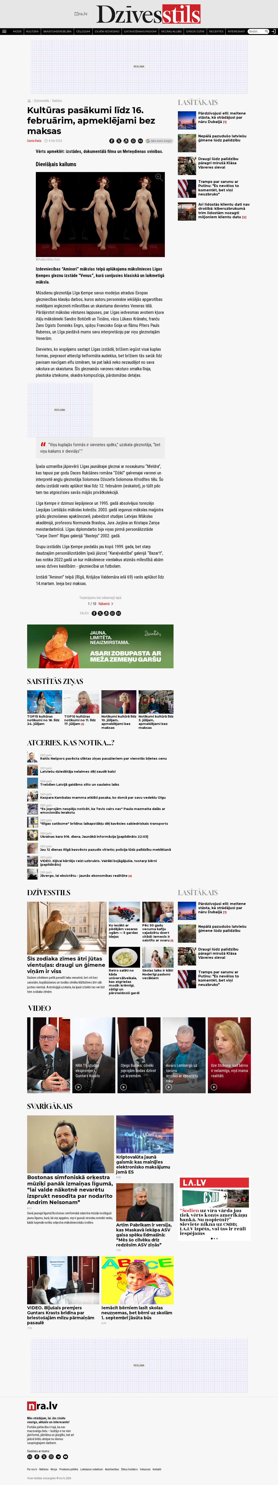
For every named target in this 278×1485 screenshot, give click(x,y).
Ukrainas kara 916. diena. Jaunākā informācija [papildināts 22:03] (94, 837)
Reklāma (43, 1469)
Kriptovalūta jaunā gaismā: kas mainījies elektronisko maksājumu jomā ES (143, 1164)
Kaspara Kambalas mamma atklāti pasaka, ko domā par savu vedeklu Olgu (103, 798)
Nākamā (104, 604)
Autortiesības (112, 1469)
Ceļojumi (83, 31)
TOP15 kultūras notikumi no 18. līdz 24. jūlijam (43, 720)
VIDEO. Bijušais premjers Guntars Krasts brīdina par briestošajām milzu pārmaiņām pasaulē (60, 1315)
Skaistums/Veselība (57, 31)
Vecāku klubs (171, 31)
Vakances (145, 1469)
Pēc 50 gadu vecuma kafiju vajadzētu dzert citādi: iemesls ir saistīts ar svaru (156, 932)
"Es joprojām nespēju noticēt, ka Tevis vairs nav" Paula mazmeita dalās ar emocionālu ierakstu (102, 811)
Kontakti (157, 1469)
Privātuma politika (68, 1469)
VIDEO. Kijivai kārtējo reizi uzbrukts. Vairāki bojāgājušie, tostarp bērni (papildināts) (98, 863)
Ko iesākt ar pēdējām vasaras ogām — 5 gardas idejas (123, 931)
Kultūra (32, 31)
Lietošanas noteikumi (91, 1469)
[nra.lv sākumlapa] (81, 14)
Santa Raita (34, 141)
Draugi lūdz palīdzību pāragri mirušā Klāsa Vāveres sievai (218, 163)
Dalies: (84, 613)
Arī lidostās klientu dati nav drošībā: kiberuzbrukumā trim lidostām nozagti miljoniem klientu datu (224, 210)
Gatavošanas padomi (140, 31)
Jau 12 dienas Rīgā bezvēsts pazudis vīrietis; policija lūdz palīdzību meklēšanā (105, 850)
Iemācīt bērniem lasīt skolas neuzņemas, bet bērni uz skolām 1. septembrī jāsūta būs (136, 1312)
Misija (54, 1469)
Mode (17, 31)
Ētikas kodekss (129, 1469)
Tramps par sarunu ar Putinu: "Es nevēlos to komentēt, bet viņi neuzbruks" (218, 188)
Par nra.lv (32, 1469)
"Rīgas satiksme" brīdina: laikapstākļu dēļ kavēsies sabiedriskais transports (104, 824)
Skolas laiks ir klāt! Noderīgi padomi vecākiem (157, 974)
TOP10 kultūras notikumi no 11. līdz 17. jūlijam (80, 720)
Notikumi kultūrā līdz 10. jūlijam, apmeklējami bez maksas (118, 722)
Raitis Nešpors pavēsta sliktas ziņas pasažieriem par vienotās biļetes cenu (103, 759)
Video (39, 1008)
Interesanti (236, 31)
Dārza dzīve (195, 31)
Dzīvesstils (41, 101)
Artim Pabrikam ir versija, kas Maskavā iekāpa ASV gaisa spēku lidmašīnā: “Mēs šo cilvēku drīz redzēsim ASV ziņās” (144, 1234)
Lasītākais (198, 102)
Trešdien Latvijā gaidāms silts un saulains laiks (79, 785)
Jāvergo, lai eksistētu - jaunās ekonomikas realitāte (83, 876)
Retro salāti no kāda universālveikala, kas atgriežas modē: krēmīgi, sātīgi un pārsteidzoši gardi (124, 982)
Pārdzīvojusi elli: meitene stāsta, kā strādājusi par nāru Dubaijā (222, 117)
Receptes (216, 31)
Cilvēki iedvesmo (107, 31)
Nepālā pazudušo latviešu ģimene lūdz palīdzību (222, 138)
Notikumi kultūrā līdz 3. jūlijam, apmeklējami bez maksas (156, 722)
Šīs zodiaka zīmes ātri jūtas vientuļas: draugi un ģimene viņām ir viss (66, 965)
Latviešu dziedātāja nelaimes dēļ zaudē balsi (78, 772)
